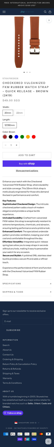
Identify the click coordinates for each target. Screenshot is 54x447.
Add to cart (27, 155)
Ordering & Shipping (13, 359)
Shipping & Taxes (11, 373)
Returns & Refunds (12, 368)
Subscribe (13, 330)
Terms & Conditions (12, 383)
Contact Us (8, 354)
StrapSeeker (10, 78)
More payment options (27, 170)
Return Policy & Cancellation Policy (20, 364)
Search (6, 345)
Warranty (7, 378)
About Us (7, 349)
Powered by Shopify (37, 428)
